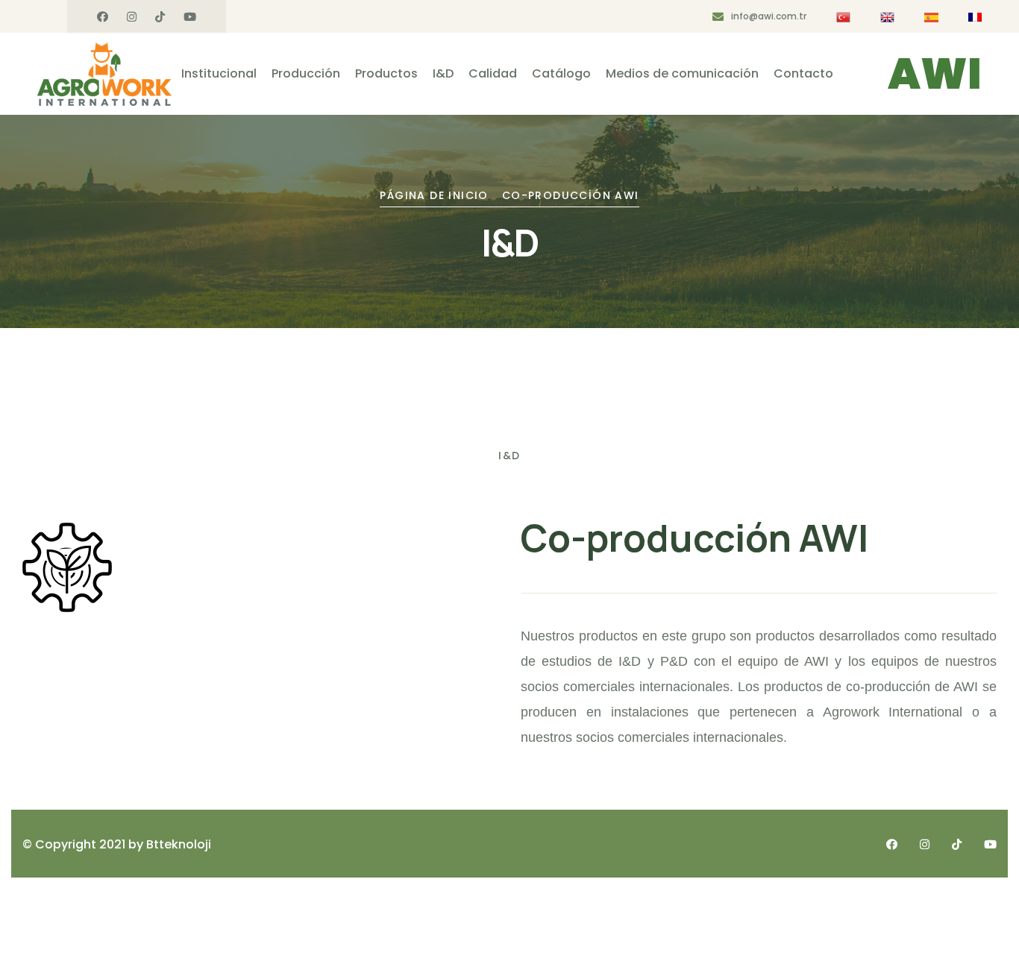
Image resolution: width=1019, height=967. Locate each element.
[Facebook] (102, 17)
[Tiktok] (160, 17)
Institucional (219, 73)
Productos (386, 73)
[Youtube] (190, 17)
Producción (306, 73)
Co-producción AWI (570, 195)
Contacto (803, 73)
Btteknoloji (178, 844)
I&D (443, 73)
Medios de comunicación (682, 73)
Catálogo (561, 73)
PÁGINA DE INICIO (434, 195)
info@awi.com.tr (768, 16)
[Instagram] (132, 17)
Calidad (492, 73)
